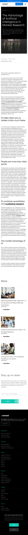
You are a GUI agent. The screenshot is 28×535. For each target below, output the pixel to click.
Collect (2, 464)
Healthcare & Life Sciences (7, 448)
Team (2, 495)
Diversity (3, 497)
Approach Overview (6, 433)
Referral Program (5, 510)
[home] (4, 4)
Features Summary (5, 457)
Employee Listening (5, 446)
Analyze (3, 466)
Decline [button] (14, 529)
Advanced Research (6, 479)
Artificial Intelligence (6, 480)
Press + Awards (4, 499)
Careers (3, 491)
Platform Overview (5, 455)
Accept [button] (14, 525)
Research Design (5, 435)
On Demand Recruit (6, 459)
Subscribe (5, 423)
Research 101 (4, 477)
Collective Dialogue (5, 437)
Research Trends (5, 482)
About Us (3, 490)
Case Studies (4, 475)
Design (2, 462)
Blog (2, 473)
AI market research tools (12, 214)
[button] (25, 4)
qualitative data (20, 215)
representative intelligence (13, 107)
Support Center (4, 508)
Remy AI (3, 460)
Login (2, 506)
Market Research (5, 444)
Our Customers (4, 493)
